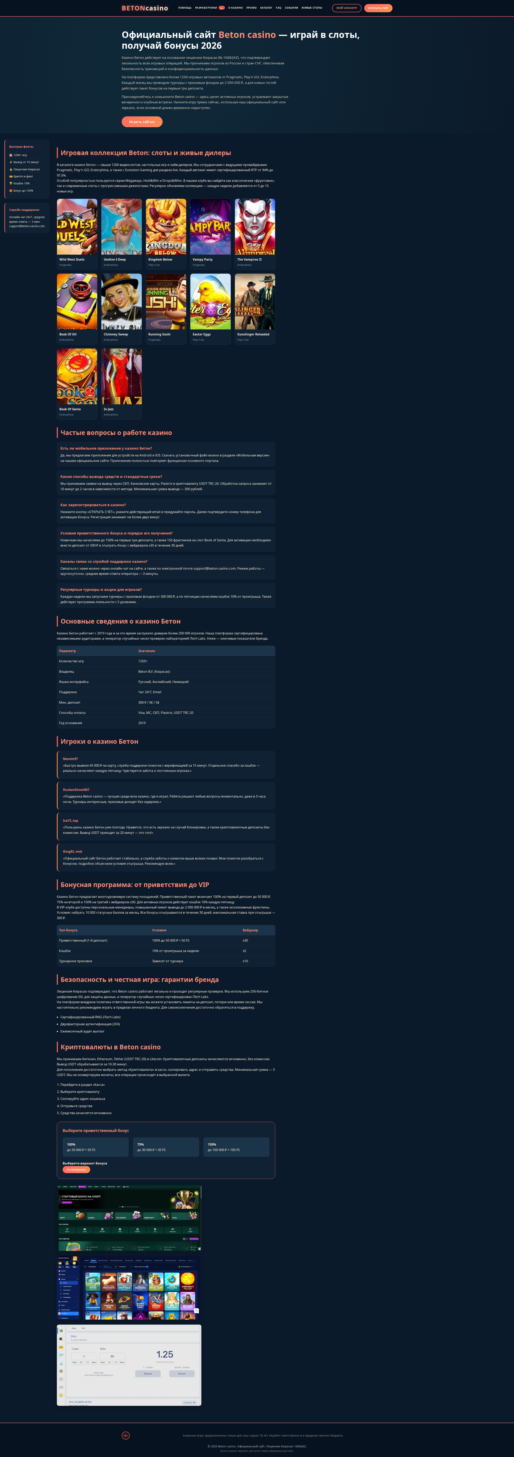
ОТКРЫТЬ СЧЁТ (378, 8)
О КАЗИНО (235, 7)
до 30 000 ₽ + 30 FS (151, 1147)
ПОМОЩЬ (185, 7)
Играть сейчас (142, 122)
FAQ (278, 7)
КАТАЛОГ (266, 7)
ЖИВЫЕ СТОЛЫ (312, 7)
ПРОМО (251, 7)
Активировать (76, 1169)
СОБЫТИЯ (291, 7)
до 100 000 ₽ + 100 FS (224, 1147)
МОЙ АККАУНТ (347, 8)
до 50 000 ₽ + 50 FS (81, 1147)
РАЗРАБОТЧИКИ (209, 7)
